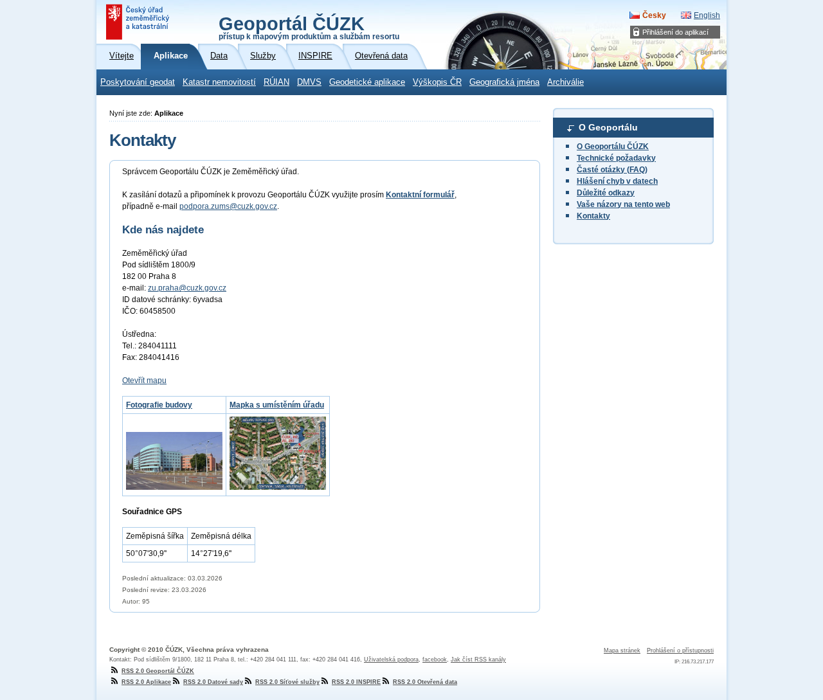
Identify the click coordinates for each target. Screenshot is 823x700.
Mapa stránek (622, 650)
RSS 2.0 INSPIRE (356, 682)
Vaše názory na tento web (623, 204)
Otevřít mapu (144, 380)
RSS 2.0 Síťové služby (287, 682)
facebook (434, 659)
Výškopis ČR (437, 82)
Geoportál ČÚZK (309, 26)
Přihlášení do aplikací (675, 32)
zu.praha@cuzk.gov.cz (187, 287)
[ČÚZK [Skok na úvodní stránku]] (139, 21)
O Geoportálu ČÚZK (613, 146)
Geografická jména (504, 82)
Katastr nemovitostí (219, 82)
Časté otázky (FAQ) (612, 169)
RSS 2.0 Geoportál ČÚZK (158, 671)
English (707, 15)
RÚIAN (276, 82)
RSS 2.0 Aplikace (146, 682)
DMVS (309, 82)
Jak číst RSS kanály (478, 659)
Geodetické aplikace (367, 82)
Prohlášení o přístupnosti (680, 650)
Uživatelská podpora (391, 659)
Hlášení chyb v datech (617, 181)
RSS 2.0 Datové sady (213, 682)
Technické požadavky (616, 158)
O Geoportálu (608, 127)
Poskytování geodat (137, 82)
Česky (654, 15)
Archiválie (565, 82)
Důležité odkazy (606, 192)
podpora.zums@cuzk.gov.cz (228, 206)
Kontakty (593, 215)
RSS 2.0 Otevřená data (425, 682)
